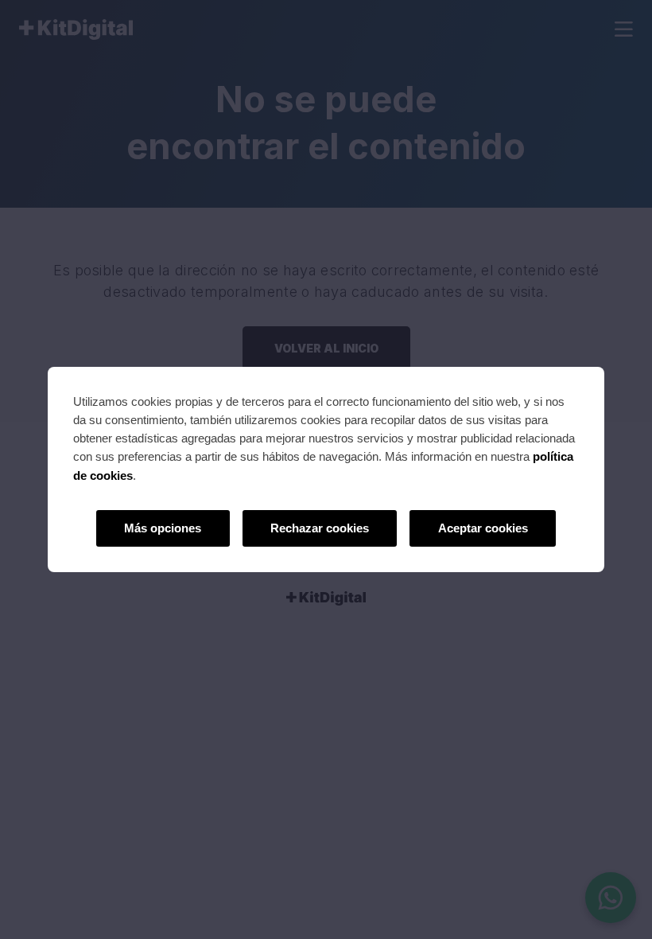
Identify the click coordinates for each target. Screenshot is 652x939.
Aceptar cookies (483, 528)
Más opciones (162, 528)
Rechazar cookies (319, 528)
